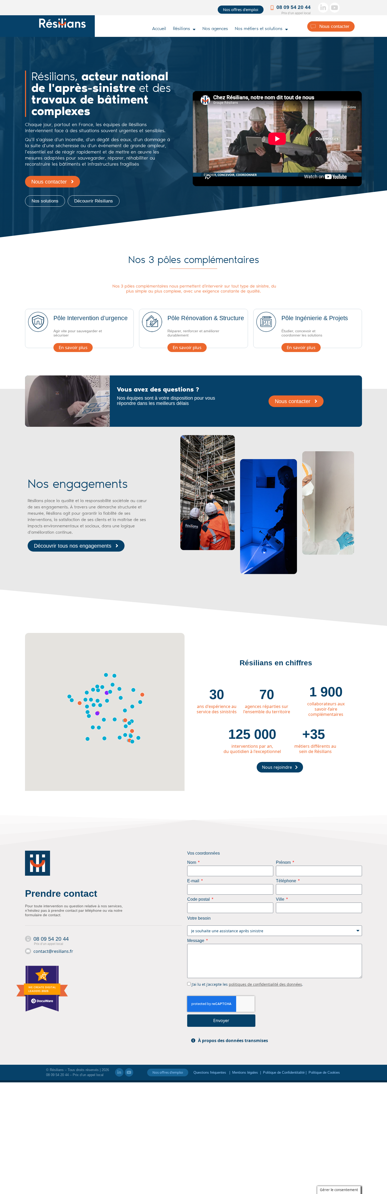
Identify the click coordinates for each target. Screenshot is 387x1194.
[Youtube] (335, 8)
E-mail (193, 881)
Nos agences (215, 29)
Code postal (199, 899)
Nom (192, 862)
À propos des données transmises (233, 1040)
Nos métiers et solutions (258, 29)
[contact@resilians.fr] (28, 951)
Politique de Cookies (324, 1072)
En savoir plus (73, 347)
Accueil (159, 29)
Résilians (181, 29)
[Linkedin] (323, 8)
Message (196, 941)
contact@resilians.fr (53, 951)
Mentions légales (245, 1072)
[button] (274, 1040)
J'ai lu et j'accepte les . (247, 984)
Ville (280, 899)
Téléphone (286, 881)
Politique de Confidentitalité (284, 1072)
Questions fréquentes (210, 1072)
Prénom (284, 862)
